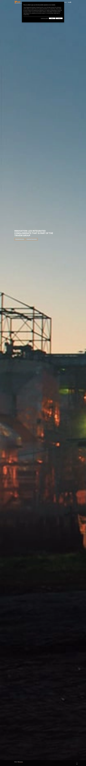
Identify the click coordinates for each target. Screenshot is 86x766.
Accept (59, 18)
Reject (52, 18)
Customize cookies (44, 18)
